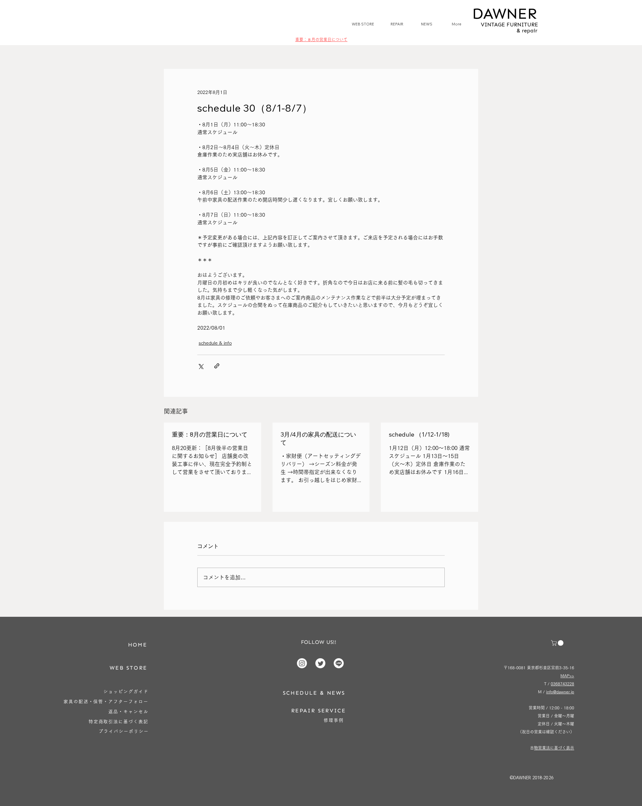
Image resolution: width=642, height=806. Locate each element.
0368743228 (562, 684)
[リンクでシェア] (217, 366)
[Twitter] (320, 663)
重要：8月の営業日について (209, 434)
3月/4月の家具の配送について (318, 438)
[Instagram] (302, 663)
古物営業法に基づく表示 (554, 748)
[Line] (339, 663)
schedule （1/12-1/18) (419, 434)
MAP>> (567, 676)
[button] (558, 643)
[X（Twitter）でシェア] (200, 366)
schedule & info (215, 343)
